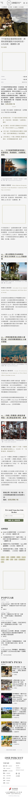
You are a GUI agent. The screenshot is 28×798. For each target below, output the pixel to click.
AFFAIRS (6, 639)
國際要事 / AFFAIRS (8, 770)
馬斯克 (18, 557)
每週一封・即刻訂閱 (14, 520)
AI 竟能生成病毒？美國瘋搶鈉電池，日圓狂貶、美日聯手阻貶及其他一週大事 (13, 642)
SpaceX (23, 557)
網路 (7, 559)
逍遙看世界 (16, 731)
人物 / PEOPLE (6, 768)
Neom (3, 559)
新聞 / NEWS (6, 783)
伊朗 (16, 559)
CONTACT (18, 767)
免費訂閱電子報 (10, 104)
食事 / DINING (6, 780)
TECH (2, 639)
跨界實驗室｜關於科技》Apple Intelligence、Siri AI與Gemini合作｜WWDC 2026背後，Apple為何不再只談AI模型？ (19, 697)
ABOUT (17, 765)
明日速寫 (4, 47)
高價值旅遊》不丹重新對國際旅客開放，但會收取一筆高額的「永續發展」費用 (15, 120)
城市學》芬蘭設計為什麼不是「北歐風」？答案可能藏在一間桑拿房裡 (12, 615)
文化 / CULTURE (7, 775)
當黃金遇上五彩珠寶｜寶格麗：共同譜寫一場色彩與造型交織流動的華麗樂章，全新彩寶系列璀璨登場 (13, 632)
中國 (12, 559)
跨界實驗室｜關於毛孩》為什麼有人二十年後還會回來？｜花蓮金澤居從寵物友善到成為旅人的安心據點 (19, 711)
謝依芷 (4, 626)
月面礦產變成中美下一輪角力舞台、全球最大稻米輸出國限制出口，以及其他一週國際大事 (14, 539)
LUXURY (7, 602)
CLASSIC (2, 602)
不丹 (3, 561)
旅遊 (8, 557)
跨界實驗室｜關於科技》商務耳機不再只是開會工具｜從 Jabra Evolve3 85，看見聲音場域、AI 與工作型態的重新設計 (19, 726)
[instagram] (24, 3)
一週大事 (25, 76)
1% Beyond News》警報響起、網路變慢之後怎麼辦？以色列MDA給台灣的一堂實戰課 (13, 651)
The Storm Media (7, 655)
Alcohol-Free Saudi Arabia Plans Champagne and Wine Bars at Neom (14, 290)
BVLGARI (7, 629)
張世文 (4, 609)
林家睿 (4, 617)
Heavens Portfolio (9, 620)
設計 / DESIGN (6, 778)
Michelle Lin (16, 717)
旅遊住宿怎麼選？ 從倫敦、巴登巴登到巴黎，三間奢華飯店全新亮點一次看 (13, 623)
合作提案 (18, 776)
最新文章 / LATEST (7, 766)
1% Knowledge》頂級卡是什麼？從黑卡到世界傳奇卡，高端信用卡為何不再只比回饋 (13, 605)
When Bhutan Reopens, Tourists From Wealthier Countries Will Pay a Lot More (14, 188)
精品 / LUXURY (6, 773)
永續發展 (13, 557)
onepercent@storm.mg (15, 793)
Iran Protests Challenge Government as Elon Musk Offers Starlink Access (14, 373)
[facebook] (26, 3)
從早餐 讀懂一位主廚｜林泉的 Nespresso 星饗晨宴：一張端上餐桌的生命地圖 (19, 669)
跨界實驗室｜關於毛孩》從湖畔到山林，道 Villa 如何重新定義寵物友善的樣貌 (19, 739)
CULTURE (7, 612)
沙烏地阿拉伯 (22, 559)
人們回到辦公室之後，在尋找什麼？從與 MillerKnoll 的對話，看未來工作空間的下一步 (19, 683)
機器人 (3, 557)
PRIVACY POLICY (20, 770)
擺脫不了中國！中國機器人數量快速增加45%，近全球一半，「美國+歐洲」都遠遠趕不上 (14, 449)
